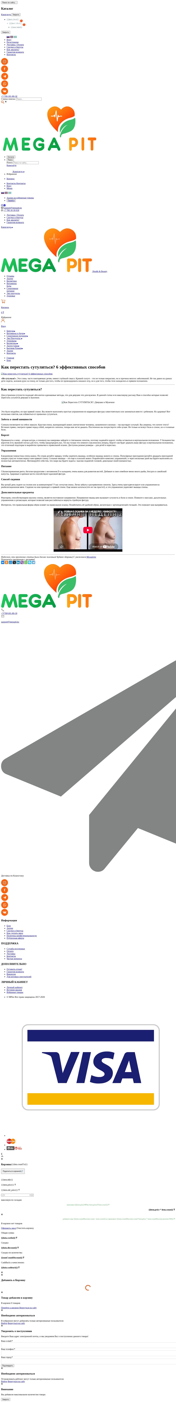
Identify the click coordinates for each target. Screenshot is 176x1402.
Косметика (12, 281)
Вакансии (11, 974)
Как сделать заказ (15, 933)
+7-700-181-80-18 (9, 96)
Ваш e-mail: (7, 1341)
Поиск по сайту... (9, 3)
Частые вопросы (14, 958)
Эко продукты (13, 293)
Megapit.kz (91, 557)
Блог (9, 360)
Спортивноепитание (12, 289)
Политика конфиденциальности (22, 935)
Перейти (11, 201)
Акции (10, 278)
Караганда (6, 14)
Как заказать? (13, 49)
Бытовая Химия (14, 348)
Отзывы (10, 276)
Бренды (10, 331)
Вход (9, 40)
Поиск (10, 160)
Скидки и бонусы (15, 47)
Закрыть (5, 1399)
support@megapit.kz (13, 208)
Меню (9, 188)
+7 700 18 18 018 (11, 210)
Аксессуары (12, 346)
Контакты (11, 54)
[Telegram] (33, 562)
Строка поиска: (8, 99)
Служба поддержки (16, 949)
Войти (4, 1323)
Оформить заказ (8, 1228)
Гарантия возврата (15, 52)
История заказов (14, 990)
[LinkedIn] (18, 562)
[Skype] (29, 562)
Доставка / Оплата (15, 44)
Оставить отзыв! (14, 969)
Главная (10, 358)
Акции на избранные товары (20, 198)
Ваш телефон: (8, 1349)
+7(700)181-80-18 (9, 613)
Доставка (11, 953)
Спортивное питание (17, 336)
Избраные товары (15, 992)
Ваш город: (7, 1357)
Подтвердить (7, 1366)
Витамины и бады (15, 333)
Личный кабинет (15, 987)
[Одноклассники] (6, 562)
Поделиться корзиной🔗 (13, 1171)
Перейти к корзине (10, 1308)
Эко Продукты (14, 338)
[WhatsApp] (26, 562)
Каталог (11, 157)
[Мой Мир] (10, 562)
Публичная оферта (15, 938)
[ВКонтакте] (2, 562)
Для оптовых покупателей (19, 976)
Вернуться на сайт (28, 1308)
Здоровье (11, 296)
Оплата (10, 951)
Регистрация (12, 42)
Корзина (10, 179)
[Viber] (22, 562)
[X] (14, 562)
